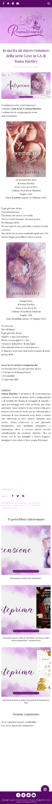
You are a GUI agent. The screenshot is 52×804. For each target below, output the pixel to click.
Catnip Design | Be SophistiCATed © (33, 801)
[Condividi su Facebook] (12, 496)
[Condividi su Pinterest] (23, 496)
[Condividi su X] (18, 496)
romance (35, 505)
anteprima (21, 503)
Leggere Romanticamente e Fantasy (22, 800)
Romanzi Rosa (10, 508)
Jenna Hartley (20, 505)
